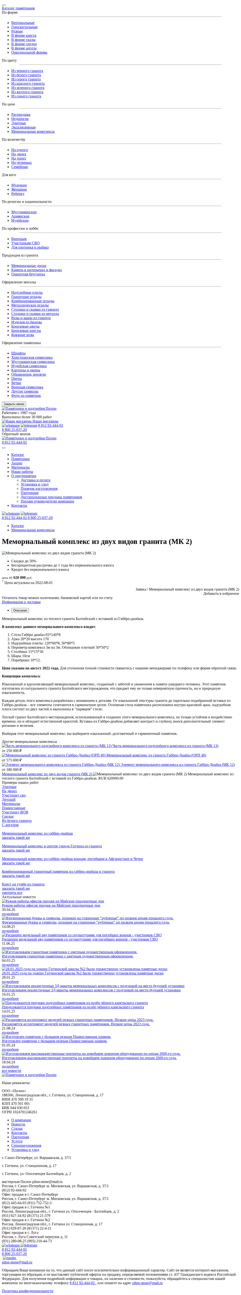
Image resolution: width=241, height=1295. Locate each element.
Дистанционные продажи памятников (51, 497)
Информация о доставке (21, 602)
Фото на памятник (26, 396)
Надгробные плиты (27, 292)
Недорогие (20, 119)
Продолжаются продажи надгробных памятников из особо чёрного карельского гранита (73, 1007)
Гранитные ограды (26, 297)
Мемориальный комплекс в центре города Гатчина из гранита (52, 846)
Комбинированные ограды (32, 301)
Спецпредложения (26, 1145)
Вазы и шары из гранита (31, 318)
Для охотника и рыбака (30, 247)
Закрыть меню (14, 404)
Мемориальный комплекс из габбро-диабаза (37, 833)
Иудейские (20, 220)
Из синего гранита (26, 96)
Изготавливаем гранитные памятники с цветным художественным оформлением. (67, 956)
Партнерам (29, 493)
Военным (19, 239)
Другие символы (24, 391)
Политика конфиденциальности (27, 1291)
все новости (11, 1071)
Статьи (17, 1128)
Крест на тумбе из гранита (23, 884)
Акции (16, 463)
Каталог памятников (18, 8)
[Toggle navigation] (4, 5)
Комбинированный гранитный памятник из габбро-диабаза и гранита (58, 871)
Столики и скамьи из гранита (35, 309)
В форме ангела (23, 48)
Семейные (19, 167)
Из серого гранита (26, 79)
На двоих (18, 154)
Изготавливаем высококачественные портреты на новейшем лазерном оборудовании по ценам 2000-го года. (89, 1058)
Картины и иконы (25, 370)
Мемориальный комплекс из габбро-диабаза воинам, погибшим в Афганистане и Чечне (72, 859)
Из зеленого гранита (27, 88)
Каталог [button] (17, 455)
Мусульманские (24, 212)
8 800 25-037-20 (14, 430)
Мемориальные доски (28, 266)
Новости (18, 1124)
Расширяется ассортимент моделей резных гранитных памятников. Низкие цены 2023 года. (76, 1024)
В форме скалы (23, 40)
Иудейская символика (29, 366)
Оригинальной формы (29, 52)
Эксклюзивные (23, 127)
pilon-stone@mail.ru (17, 1262)
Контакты (19, 505)
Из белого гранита (26, 75)
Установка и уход (34, 484)
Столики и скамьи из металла (35, 314)
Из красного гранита (28, 83)
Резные (17, 31)
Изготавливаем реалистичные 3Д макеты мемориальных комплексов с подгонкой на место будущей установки (91, 990)
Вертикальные (23, 23)
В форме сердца (24, 44)
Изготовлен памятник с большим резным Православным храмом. (54, 1041)
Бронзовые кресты (26, 331)
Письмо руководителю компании (47, 501)
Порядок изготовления (39, 489)
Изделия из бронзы (26, 322)
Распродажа (20, 115)
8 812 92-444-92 (50, 425)
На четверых (21, 163)
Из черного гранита (27, 71)
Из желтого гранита (27, 92)
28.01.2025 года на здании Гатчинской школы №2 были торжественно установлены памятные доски (83, 973)
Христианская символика (31, 357)
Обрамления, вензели (28, 374)
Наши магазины (45, 421)
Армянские (20, 216)
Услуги (17, 1141)
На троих (18, 158)
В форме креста (23, 35)
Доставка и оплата (35, 480)
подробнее (10, 914)
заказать (16, 838)
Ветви (16, 383)
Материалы (20, 467)
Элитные (18, 123)
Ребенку (17, 194)
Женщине (19, 189)
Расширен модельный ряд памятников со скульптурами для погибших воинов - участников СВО (80, 939)
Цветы (16, 379)
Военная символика (27, 387)
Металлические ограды (30, 305)
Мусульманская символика (33, 362)
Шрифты (18, 353)
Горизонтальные (24, 27)
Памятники (20, 459)
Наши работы (22, 472)
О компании (21, 1120)
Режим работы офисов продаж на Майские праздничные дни (51, 905)
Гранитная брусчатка (28, 274)
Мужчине (19, 185)
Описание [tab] (20, 610)
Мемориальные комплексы (33, 131)
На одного (19, 150)
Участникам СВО (25, 243)
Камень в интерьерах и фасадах (36, 270)
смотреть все (12, 893)
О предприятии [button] (23, 476)
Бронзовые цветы (25, 326)
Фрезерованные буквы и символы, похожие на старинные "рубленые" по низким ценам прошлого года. (86, 922)
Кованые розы (22, 335)
